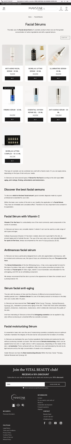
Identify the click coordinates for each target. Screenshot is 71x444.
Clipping (40, 409)
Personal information (9, 414)
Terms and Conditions (9, 430)
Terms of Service (8, 437)
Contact (40, 398)
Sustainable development (45, 405)
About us (40, 402)
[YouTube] (55, 423)
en (67, 1)
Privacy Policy (7, 432)
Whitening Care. (34, 265)
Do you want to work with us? (46, 400)
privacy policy (44, 388)
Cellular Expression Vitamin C (14, 236)
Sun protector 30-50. (51, 240)
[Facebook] (44, 423)
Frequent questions (43, 407)
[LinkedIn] (61, 423)
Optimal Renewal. (58, 303)
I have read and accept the (32, 388)
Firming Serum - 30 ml (12, 110)
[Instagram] (50, 423)
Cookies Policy (7, 435)
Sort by (65, 37)
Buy (12, 78)
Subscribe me (55, 384)
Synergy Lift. (8, 305)
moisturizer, (41, 344)
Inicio (30, 17)
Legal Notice (6, 428)
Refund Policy (7, 439)
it (64, 1)
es (62, 1)
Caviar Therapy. (45, 303)
